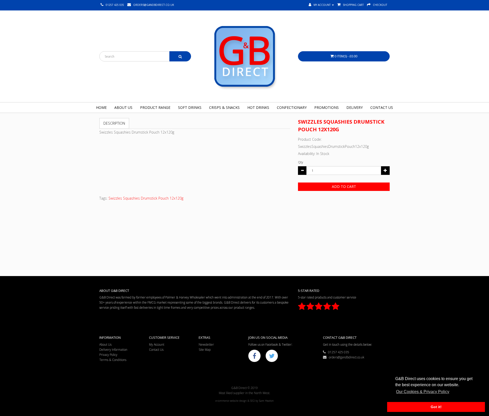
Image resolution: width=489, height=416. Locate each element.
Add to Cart (344, 186)
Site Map (205, 349)
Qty (300, 162)
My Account (156, 344)
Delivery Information (113, 349)
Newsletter (206, 344)
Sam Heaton (266, 400)
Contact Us (381, 107)
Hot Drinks (258, 107)
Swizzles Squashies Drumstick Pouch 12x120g (145, 198)
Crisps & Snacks (224, 107)
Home (101, 107)
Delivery (354, 107)
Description (114, 123)
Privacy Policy (108, 355)
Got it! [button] (436, 407)
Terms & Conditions (112, 360)
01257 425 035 (337, 352)
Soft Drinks (189, 107)
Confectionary (292, 107)
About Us (123, 107)
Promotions (326, 107)
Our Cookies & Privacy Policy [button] (422, 391)
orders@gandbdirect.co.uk (345, 357)
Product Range (155, 107)
